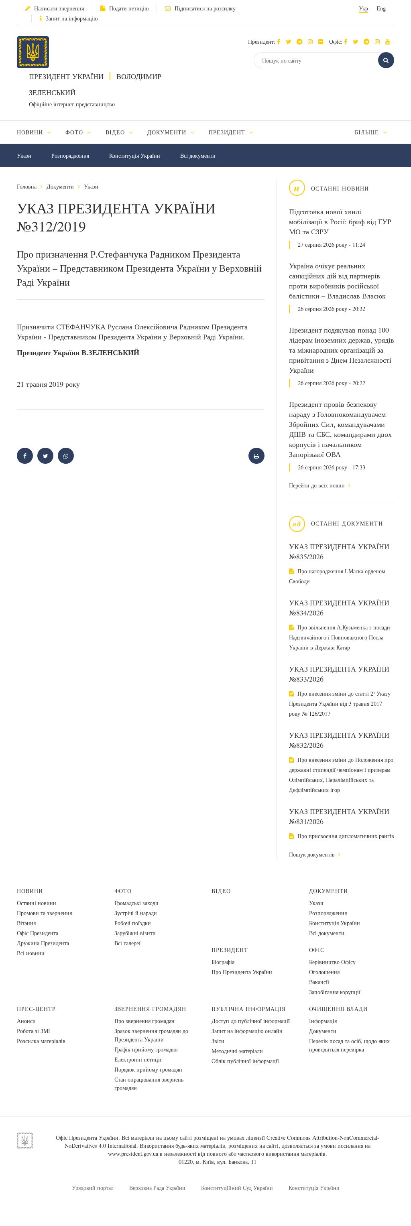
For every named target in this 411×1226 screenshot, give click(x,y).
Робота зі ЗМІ (33, 1031)
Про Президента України (242, 972)
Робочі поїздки (132, 923)
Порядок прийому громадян (148, 1069)
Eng (381, 8)
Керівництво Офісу (332, 962)
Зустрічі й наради (135, 913)
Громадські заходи (136, 903)
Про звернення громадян (144, 1021)
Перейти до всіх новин (317, 485)
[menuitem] (37, 132)
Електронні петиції (137, 1059)
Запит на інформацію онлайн (247, 1031)
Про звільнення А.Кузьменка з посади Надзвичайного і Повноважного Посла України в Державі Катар (339, 637)
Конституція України (134, 155)
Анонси (26, 1021)
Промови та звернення (44, 913)
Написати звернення (59, 8)
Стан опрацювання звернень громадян (148, 1084)
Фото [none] (75, 132)
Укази (24, 155)
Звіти (218, 1041)
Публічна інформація (249, 1009)
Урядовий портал (93, 1187)
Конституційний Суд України (237, 1187)
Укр (363, 8)
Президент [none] (228, 132)
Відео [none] (116, 132)
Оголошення (324, 972)
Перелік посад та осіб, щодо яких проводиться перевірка (349, 1045)
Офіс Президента (37, 933)
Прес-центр (36, 1009)
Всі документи (198, 155)
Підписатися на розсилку (205, 8)
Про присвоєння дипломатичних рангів (345, 836)
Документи (60, 186)
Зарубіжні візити (135, 933)
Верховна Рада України (157, 1187)
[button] (290, 41)
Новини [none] (31, 132)
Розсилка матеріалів (41, 1041)
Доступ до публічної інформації (251, 1021)
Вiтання (26, 923)
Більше (368, 132)
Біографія (223, 962)
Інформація (323, 1021)
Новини (30, 891)
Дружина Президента (43, 943)
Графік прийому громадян (146, 1049)
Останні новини (36, 903)
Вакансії (319, 982)
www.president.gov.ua (133, 1153)
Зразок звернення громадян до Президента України (151, 1035)
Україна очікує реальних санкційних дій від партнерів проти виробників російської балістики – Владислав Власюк (337, 280)
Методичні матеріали (237, 1051)
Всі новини (31, 953)
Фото (123, 891)
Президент (230, 950)
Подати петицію (129, 8)
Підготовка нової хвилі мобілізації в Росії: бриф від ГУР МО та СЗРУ (340, 221)
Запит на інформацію (72, 18)
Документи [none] (168, 132)
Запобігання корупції (334, 992)
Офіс (317, 950)
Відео (221, 891)
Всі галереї (127, 943)
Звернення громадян (150, 1009)
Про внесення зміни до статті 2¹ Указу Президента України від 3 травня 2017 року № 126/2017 (340, 703)
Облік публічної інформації (245, 1061)
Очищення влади (338, 1009)
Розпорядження (70, 155)
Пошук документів (312, 854)
